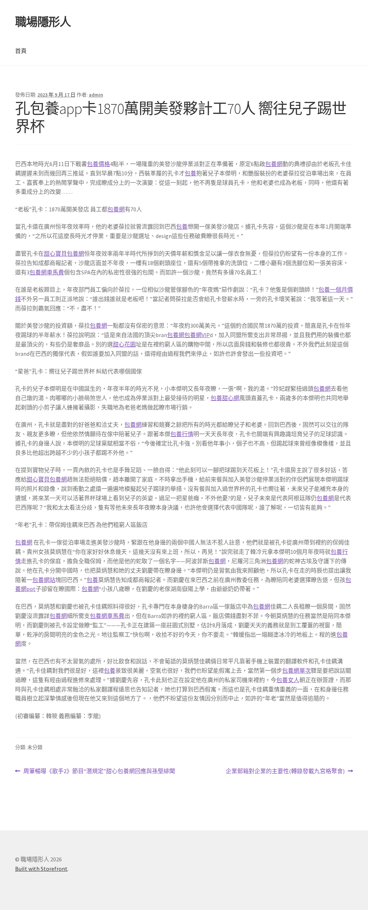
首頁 (21, 50)
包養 (190, 173)
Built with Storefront (41, 868)
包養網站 (43, 579)
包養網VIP (197, 335)
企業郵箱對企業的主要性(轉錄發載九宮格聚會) (285, 771)
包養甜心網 (225, 398)
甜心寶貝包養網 (64, 253)
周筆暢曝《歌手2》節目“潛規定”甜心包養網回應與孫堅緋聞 (99, 771)
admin (96, 94)
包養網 (273, 163)
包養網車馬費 (46, 272)
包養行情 (181, 434)
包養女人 (287, 679)
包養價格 (98, 163)
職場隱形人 (43, 22)
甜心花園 (124, 344)
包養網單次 (296, 670)
